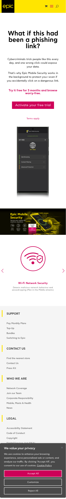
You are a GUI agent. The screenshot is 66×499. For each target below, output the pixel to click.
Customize (33, 482)
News (9, 408)
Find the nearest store (18, 358)
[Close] (62, 447)
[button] (51, 8)
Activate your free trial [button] (33, 105)
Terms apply (33, 118)
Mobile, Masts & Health (19, 403)
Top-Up (10, 328)
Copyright (12, 438)
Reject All (33, 491)
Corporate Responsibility (20, 398)
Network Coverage (17, 388)
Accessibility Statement (19, 428)
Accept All (33, 474)
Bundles (11, 333)
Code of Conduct (16, 433)
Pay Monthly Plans (16, 323)
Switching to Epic (16, 338)
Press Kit (11, 368)
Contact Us (13, 363)
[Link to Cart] (47, 6)
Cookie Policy (44, 466)
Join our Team (14, 393)
